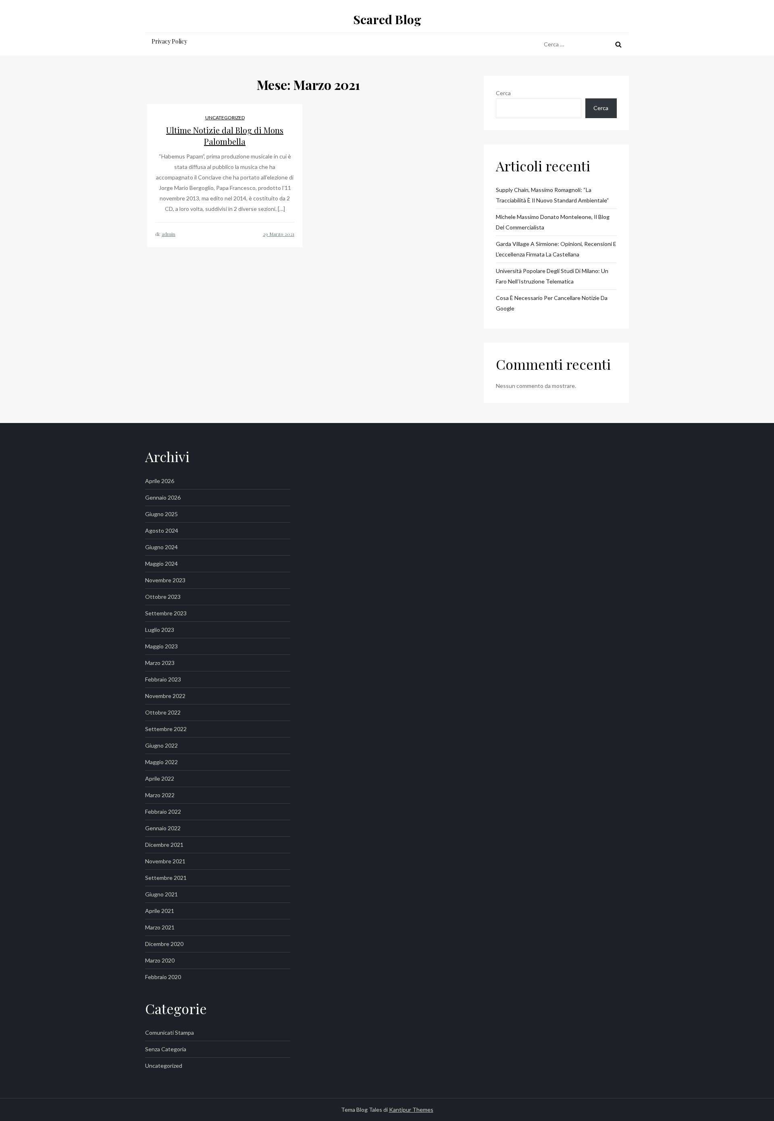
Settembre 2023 (166, 613)
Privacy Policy (169, 41)
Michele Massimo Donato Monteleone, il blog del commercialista (553, 222)
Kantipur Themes (411, 1109)
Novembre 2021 (165, 861)
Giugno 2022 (161, 745)
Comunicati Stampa (169, 1032)
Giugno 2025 (161, 513)
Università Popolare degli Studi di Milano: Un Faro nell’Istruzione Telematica (552, 276)
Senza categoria (165, 1049)
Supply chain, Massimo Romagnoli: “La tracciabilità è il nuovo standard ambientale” (552, 195)
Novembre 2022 (165, 695)
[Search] (618, 44)
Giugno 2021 (161, 894)
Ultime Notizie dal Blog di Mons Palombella (224, 136)
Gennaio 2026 (163, 497)
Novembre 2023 (165, 580)
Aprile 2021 (159, 910)
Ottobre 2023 (163, 596)
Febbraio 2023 (163, 679)
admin (168, 234)
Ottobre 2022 (163, 712)
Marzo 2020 (160, 960)
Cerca (503, 93)
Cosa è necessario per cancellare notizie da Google (552, 303)
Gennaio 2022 (163, 828)
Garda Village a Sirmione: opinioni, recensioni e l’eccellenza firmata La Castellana (556, 249)
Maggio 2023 (161, 646)
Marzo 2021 (160, 927)
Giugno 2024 (161, 547)
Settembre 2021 (166, 877)
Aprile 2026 (159, 480)
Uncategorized (225, 118)
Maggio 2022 (161, 761)
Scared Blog (387, 19)
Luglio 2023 (159, 629)
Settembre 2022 (166, 728)
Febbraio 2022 (163, 811)
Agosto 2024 (161, 530)
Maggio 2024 (161, 563)
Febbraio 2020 (163, 976)
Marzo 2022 (160, 795)
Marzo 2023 (160, 662)
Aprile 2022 (159, 778)
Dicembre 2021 (164, 844)
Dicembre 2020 (164, 943)
